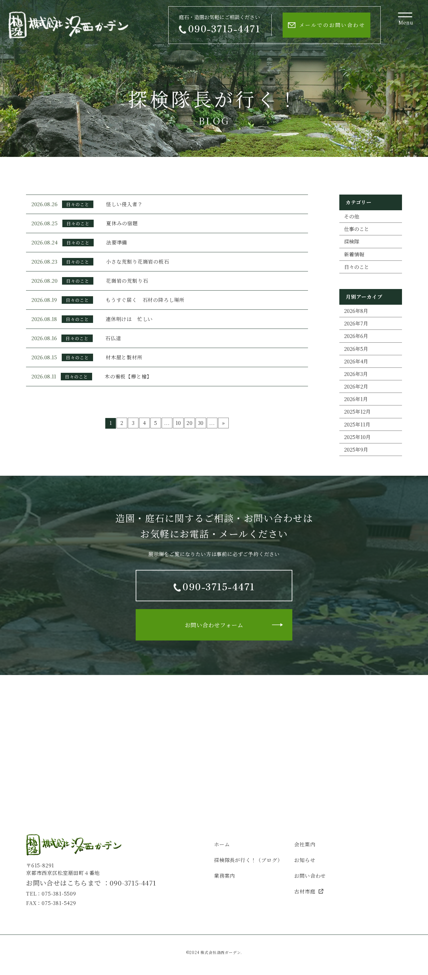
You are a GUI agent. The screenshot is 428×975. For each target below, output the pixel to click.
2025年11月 (357, 424)
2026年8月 (356, 310)
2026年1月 (356, 399)
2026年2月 (356, 386)
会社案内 (304, 844)
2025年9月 (356, 449)
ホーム (222, 844)
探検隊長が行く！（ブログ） (248, 860)
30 (201, 422)
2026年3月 (356, 374)
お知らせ (304, 860)
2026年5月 (356, 348)
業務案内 (224, 875)
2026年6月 (356, 336)
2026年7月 (356, 323)
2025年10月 (357, 437)
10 (178, 422)
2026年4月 (356, 361)
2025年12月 (357, 411)
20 (189, 422)
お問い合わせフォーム (214, 625)
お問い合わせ (310, 875)
